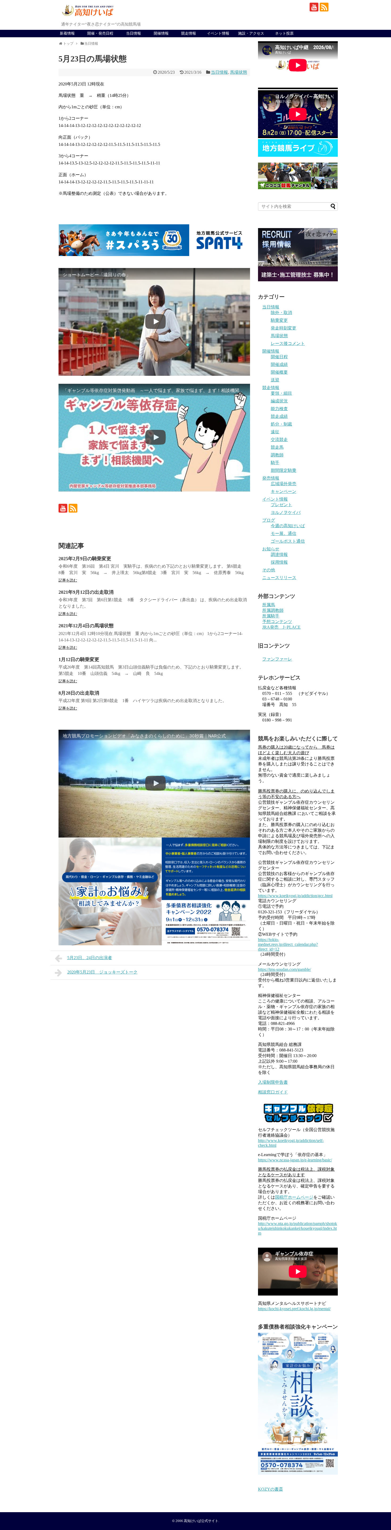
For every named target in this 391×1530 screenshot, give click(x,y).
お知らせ (270, 549)
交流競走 (279, 439)
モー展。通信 (283, 533)
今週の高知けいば (288, 525)
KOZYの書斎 (270, 1489)
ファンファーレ (277, 659)
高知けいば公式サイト (201, 1521)
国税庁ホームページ (294, 1197)
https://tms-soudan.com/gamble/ (284, 969)
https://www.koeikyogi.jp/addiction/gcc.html (295, 895)
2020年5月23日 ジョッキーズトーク (102, 972)
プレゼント (281, 504)
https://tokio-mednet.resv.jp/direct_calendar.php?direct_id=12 (288, 944)
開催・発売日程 (100, 33)
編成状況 (279, 401)
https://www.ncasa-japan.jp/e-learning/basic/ (295, 1160)
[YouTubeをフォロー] (314, 7)
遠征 (275, 432)
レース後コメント (288, 343)
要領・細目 (281, 393)
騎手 (275, 462)
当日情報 (133, 33)
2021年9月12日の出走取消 (86, 592)
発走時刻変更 (283, 328)
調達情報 (279, 554)
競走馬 (277, 447)
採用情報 (279, 562)
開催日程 (279, 356)
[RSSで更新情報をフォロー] (324, 7)
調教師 (277, 455)
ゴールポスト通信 (288, 541)
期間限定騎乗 (283, 470)
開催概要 (279, 372)
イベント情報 (218, 33)
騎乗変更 (279, 320)
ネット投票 (284, 33)
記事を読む (68, 580)
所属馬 (268, 605)
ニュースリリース (279, 577)
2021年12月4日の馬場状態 (86, 625)
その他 (268, 570)
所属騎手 (270, 616)
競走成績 (279, 416)
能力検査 (279, 408)
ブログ (268, 520)
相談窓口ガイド (273, 1092)
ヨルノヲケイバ (286, 512)
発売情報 (270, 478)
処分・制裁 (281, 424)
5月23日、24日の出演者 (89, 957)
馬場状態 (238, 72)
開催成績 (279, 364)
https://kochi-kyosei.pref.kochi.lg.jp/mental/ (294, 1308)
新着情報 (67, 33)
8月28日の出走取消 (79, 693)
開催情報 (161, 33)
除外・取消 (281, 312)
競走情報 (188, 33)
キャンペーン (283, 491)
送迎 (275, 380)
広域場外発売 (283, 483)
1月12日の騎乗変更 (79, 659)
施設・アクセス (251, 33)
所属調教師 (273, 610)
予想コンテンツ (277, 621)
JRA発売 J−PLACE (281, 627)
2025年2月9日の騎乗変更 (85, 558)
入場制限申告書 (273, 1082)
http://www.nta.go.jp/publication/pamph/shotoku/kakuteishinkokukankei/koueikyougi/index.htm (297, 1228)
